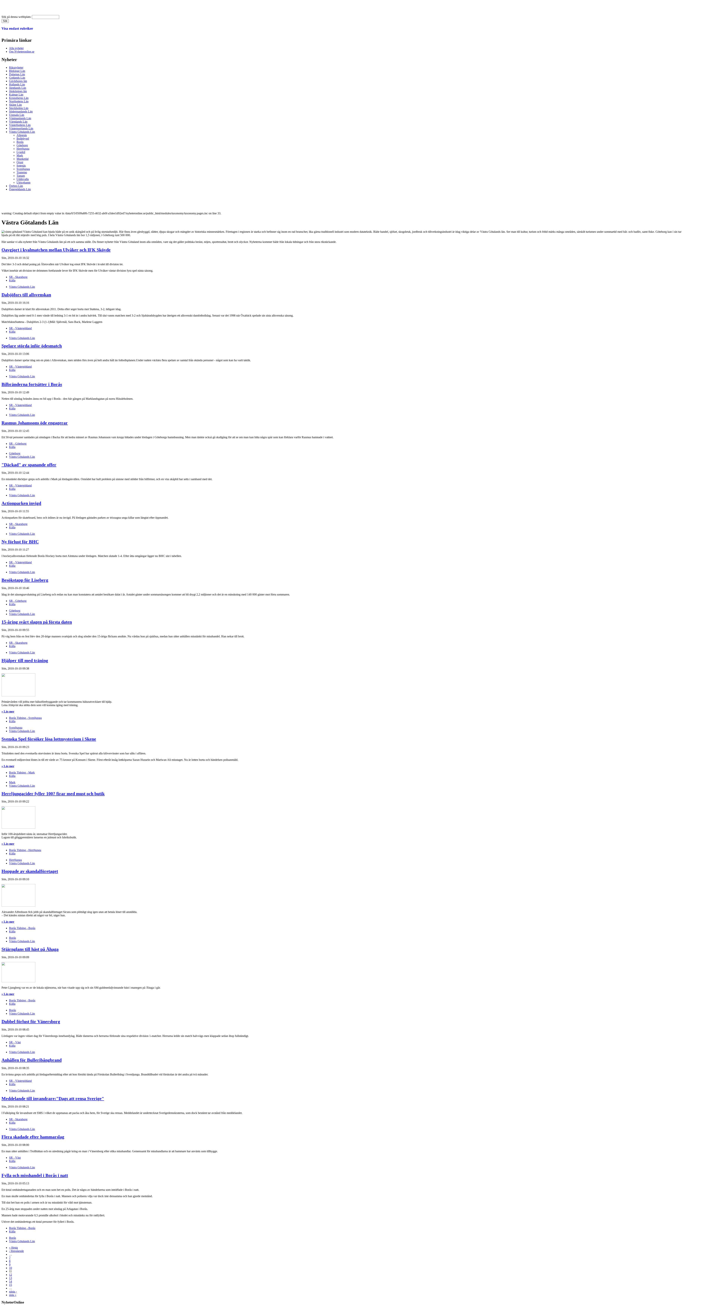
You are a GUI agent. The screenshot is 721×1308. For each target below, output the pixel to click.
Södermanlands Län (21, 111)
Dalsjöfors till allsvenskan (26, 294)
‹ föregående (16, 1251)
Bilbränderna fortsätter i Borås (32, 384)
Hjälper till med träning (25, 660)
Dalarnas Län (17, 74)
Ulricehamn (23, 182)
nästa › (13, 1291)
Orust (20, 162)
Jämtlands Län (17, 87)
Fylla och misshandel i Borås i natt (35, 1175)
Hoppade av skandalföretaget (30, 871)
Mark (20, 155)
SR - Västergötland (20, 328)
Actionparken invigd (21, 503)
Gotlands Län (17, 77)
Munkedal (23, 158)
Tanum (21, 175)
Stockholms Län (18, 108)
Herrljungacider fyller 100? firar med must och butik (53, 793)
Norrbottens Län (19, 101)
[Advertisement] (70, 202)
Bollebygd (23, 138)
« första (13, 1247)
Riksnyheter (16, 67)
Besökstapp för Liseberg (25, 580)
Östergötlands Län (20, 189)
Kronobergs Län (19, 98)
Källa (12, 280)
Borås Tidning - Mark (22, 772)
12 (10, 1274)
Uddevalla (23, 179)
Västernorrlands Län (21, 128)
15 (10, 1284)
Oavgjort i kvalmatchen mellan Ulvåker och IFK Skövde (56, 249)
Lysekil (21, 152)
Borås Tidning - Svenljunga (25, 717)
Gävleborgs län (18, 81)
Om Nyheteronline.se (21, 51)
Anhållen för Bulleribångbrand (32, 1060)
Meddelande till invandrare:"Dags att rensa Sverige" (53, 1098)
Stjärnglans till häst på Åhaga (30, 949)
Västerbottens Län (20, 125)
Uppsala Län (16, 114)
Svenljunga (23, 169)
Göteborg (22, 145)
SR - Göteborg (17, 443)
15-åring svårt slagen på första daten (37, 622)
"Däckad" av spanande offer (29, 464)
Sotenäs (21, 165)
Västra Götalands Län (22, 131)
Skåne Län (15, 104)
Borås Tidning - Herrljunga (25, 850)
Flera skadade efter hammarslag (33, 1136)
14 (10, 1281)
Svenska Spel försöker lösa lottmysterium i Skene (49, 739)
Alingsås (22, 135)
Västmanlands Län (20, 118)
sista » (12, 1295)
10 (10, 1267)
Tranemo (22, 172)
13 (10, 1278)
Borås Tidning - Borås (22, 928)
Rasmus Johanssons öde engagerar (35, 422)
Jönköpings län (18, 91)
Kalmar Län (16, 94)
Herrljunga (23, 148)
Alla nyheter (16, 48)
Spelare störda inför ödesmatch (32, 345)
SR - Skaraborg (18, 277)
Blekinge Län (17, 71)
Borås (20, 142)
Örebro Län (16, 185)
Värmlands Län (18, 121)
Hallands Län (17, 84)
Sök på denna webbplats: (17, 16)
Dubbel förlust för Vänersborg (31, 1021)
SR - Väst (15, 1042)
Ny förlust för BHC (20, 541)
